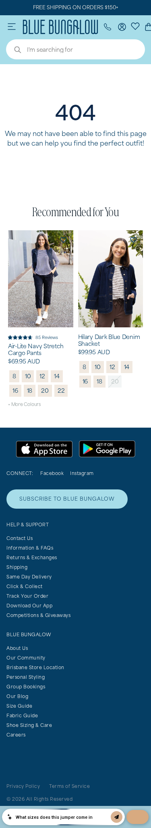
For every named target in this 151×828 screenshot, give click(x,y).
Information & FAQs (29, 547)
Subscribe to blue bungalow (67, 499)
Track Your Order (27, 596)
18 (30, 390)
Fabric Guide (22, 715)
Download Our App (29, 605)
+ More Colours (24, 404)
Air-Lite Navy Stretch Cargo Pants (36, 349)
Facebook (52, 473)
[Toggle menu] (11, 26)
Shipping (16, 567)
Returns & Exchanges (31, 557)
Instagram (82, 473)
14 (57, 376)
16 (15, 390)
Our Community (26, 657)
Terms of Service (69, 786)
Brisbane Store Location (35, 667)
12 (42, 376)
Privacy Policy (23, 786)
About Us (17, 648)
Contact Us (19, 538)
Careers (16, 734)
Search (13, 50)
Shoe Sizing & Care (29, 725)
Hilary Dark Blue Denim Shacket (109, 340)
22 (61, 390)
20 (45, 390)
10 (28, 376)
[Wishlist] (135, 25)
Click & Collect (24, 586)
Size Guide (19, 705)
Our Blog (17, 696)
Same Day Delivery (29, 576)
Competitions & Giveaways (38, 615)
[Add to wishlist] (63, 239)
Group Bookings (25, 686)
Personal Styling (25, 677)
